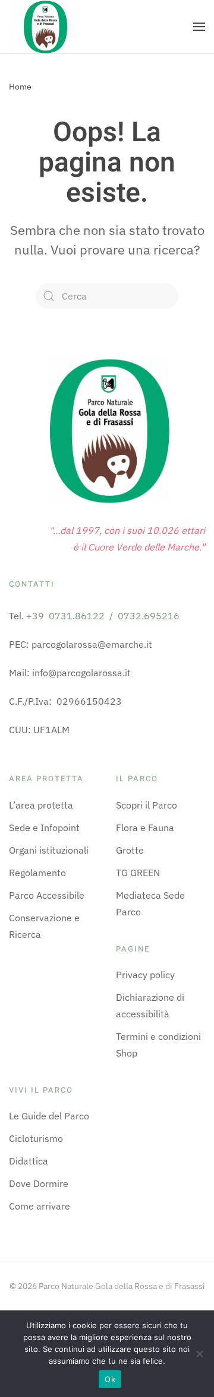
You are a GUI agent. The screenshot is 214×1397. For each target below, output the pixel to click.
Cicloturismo (36, 1138)
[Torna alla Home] (44, 26)
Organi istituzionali (49, 850)
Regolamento (37, 873)
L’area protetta (41, 805)
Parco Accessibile (46, 895)
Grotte (130, 850)
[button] (199, 26)
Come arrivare (39, 1206)
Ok (110, 1379)
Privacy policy (145, 975)
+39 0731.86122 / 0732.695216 (103, 616)
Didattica (28, 1161)
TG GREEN (138, 873)
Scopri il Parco (146, 805)
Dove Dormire (38, 1183)
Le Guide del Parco (49, 1116)
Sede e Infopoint (44, 827)
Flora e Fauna (145, 827)
